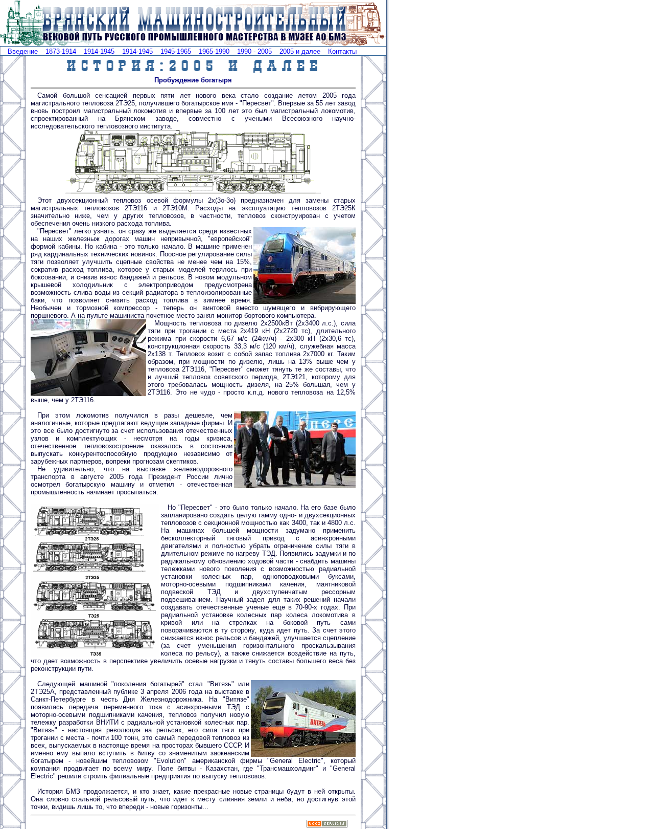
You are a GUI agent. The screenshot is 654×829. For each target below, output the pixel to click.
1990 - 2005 (254, 51)
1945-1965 (175, 51)
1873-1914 (60, 51)
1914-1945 (99, 51)
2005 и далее (299, 51)
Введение (23, 51)
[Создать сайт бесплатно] (327, 824)
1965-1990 (214, 51)
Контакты (342, 51)
